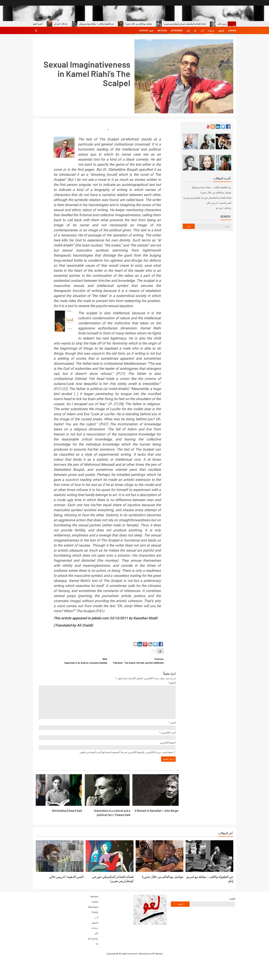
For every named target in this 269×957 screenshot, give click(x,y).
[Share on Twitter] (155, 644)
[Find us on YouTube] (208, 126)
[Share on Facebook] (160, 644)
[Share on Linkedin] (140, 644)
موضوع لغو (93, 938)
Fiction (95, 902)
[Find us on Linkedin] (218, 126)
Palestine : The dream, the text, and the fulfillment (138, 661)
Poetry (95, 912)
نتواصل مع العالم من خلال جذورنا (158, 24)
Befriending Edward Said (67, 810)
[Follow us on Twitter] (223, 126)
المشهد (221, 30)
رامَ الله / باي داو (80, 24)
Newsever (144, 953)
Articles (162, 30)
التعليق (172, 682)
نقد (195, 30)
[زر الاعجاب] (160, 651)
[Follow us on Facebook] (228, 126)
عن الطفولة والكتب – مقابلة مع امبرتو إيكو (116, 24)
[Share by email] (135, 644)
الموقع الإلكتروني (168, 742)
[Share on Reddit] (150, 644)
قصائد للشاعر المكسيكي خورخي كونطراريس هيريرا (204, 24)
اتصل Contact (146, 30)
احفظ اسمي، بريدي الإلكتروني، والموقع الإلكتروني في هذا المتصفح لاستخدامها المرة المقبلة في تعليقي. (126, 752)
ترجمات (211, 30)
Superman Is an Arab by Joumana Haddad (85, 661)
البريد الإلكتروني (167, 732)
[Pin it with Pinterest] (145, 644)
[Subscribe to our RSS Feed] (212, 126)
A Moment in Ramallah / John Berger (156, 810)
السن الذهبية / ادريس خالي (51, 24)
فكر (188, 30)
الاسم (172, 722)
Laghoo (232, 30)
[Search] (36, 30)
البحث (232, 898)
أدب (202, 30)
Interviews (177, 30)
